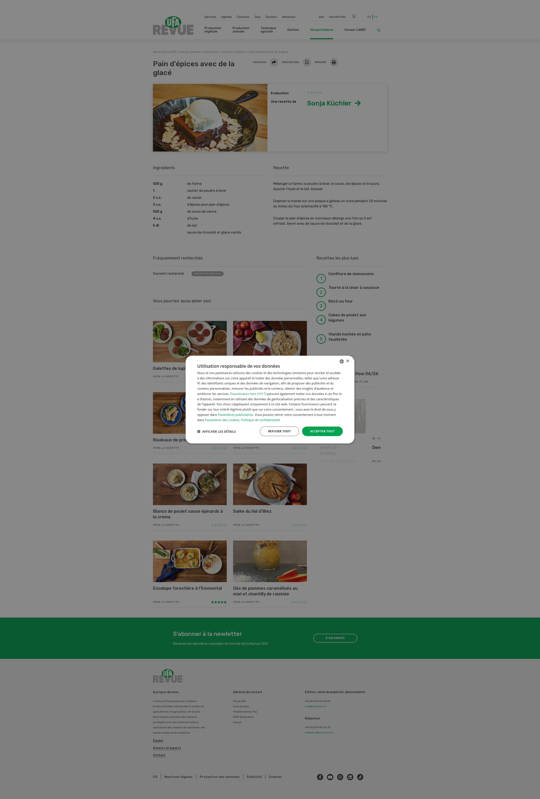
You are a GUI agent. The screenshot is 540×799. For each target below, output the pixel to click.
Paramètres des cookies (222, 420)
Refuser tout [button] (279, 431)
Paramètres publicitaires (235, 414)
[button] (216, 431)
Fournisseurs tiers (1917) (248, 394)
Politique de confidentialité (260, 420)
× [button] (347, 361)
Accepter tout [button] (322, 431)
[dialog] (270, 399)
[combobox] (342, 361)
